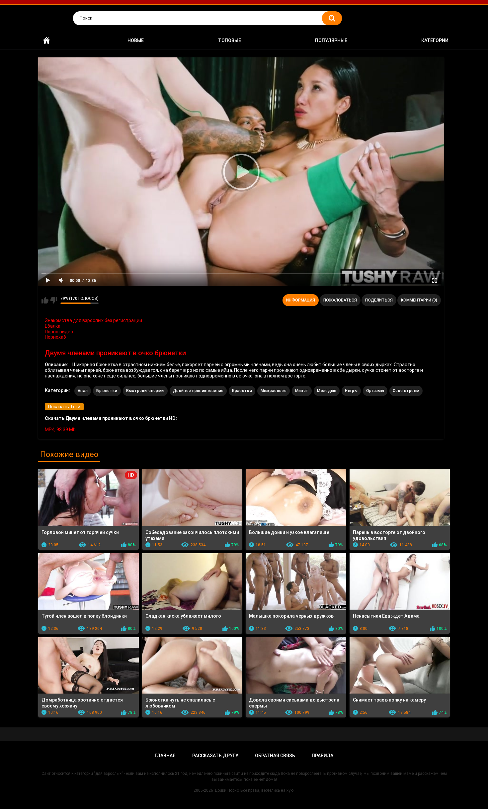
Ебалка (52, 326)
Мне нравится (44, 300)
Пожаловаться (340, 300)
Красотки (242, 390)
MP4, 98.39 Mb (60, 429)
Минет (302, 390)
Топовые (229, 40)
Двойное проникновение (198, 390)
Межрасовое (273, 390)
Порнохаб (55, 337)
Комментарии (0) (419, 300)
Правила (322, 755)
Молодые (326, 390)
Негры (351, 390)
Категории (434, 40)
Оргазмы (375, 390)
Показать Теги (64, 406)
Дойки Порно (226, 790)
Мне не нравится (53, 300)
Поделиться (379, 300)
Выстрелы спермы (145, 390)
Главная (46, 40)
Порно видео (59, 331)
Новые (135, 40)
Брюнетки (106, 390)
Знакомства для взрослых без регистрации (93, 320)
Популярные (331, 40)
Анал (83, 390)
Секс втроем (406, 390)
